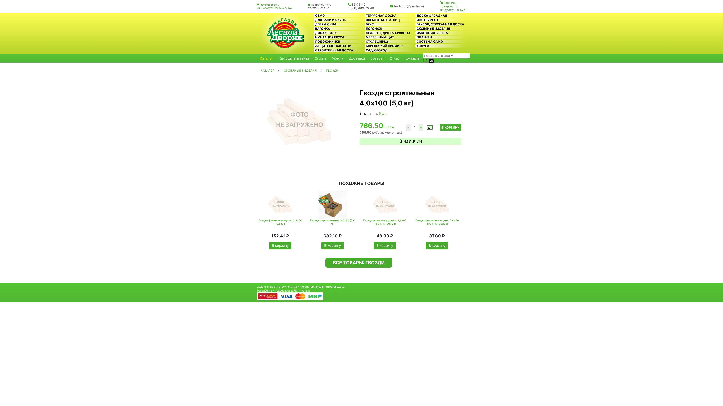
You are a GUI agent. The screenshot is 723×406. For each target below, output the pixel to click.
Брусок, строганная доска (440, 24)
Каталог (266, 58)
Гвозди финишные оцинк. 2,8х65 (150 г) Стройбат (384, 222)
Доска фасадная (432, 15)
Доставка (357, 58)
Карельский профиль (385, 45)
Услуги (423, 45)
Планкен (424, 37)
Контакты (412, 58)
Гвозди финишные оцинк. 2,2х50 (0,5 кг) (280, 222)
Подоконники (327, 41)
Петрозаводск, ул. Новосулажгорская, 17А (274, 6)
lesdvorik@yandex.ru (409, 6)
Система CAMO (430, 41)
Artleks (306, 290)
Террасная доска (381, 15)
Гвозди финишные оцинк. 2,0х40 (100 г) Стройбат (437, 222)
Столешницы (377, 41)
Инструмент (428, 19)
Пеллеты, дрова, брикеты (388, 32)
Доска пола (326, 32)
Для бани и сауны (330, 19)
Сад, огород (376, 50)
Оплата (320, 58)
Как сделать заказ (294, 58)
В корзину (450, 127)
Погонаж (374, 28)
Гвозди (332, 70)
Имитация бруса (329, 37)
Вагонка (322, 28)
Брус (370, 24)
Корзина (450, 3)
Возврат (377, 58)
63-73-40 (358, 4)
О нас (394, 58)
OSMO (320, 15)
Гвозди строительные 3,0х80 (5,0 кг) (332, 222)
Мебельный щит (380, 37)
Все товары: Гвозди (359, 262)
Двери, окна (325, 24)
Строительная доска (334, 50)
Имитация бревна (432, 32)
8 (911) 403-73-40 (361, 8)
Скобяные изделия (433, 28)
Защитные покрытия (333, 45)
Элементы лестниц (383, 19)
